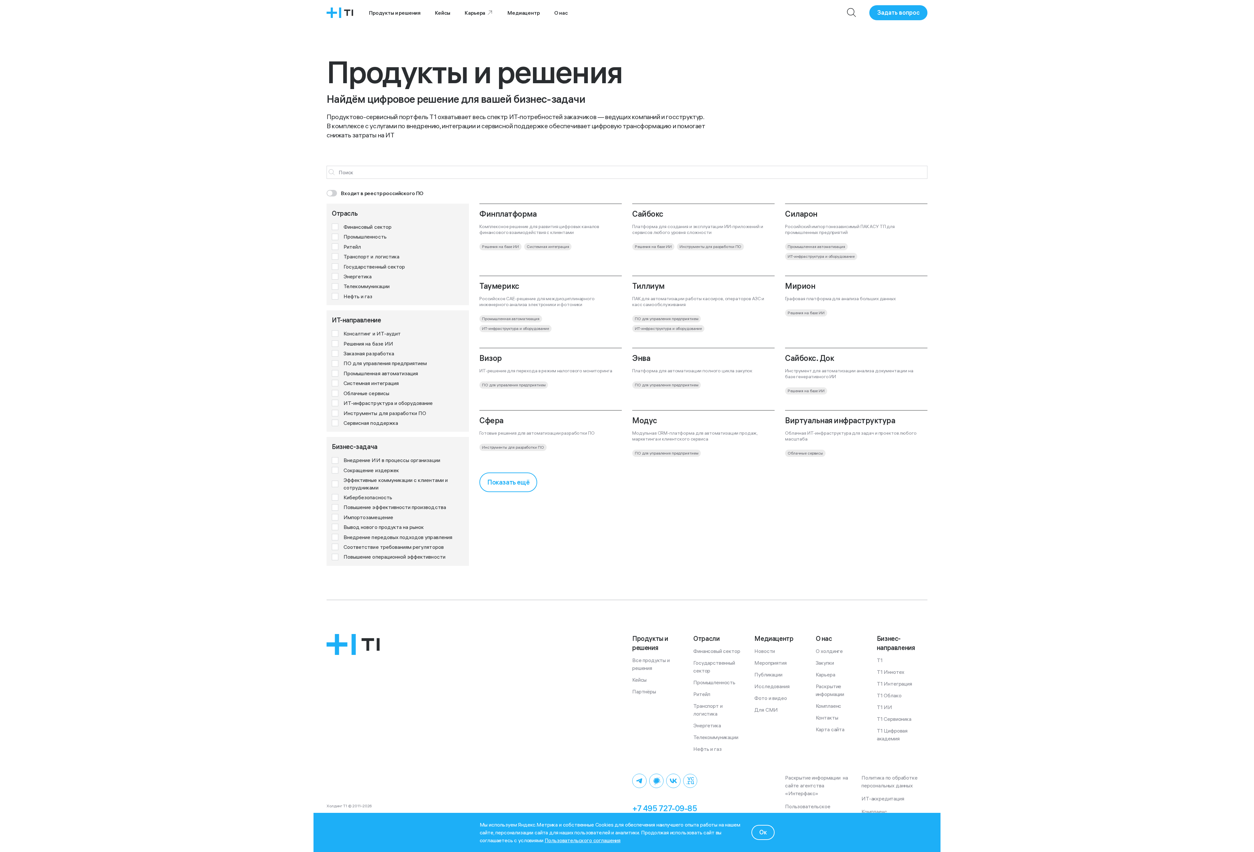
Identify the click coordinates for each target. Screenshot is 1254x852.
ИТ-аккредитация (882, 798)
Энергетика (707, 725)
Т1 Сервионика (894, 719)
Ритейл (701, 694)
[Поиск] (851, 13)
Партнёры (644, 691)
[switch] (375, 193)
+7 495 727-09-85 (664, 808)
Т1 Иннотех (890, 672)
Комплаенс (829, 706)
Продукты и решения (395, 12)
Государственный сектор (714, 666)
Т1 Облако (889, 695)
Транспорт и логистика (708, 710)
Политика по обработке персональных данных (890, 781)
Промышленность (714, 682)
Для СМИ (766, 709)
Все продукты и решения (651, 664)
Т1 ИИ (884, 707)
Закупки (825, 662)
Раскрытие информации (830, 690)
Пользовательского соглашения (583, 840)
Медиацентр (523, 12)
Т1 (880, 660)
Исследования (771, 686)
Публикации (768, 674)
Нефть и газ (707, 749)
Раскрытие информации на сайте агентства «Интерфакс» (817, 785)
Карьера (475, 12)
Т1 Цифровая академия (893, 734)
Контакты (827, 717)
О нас (561, 12)
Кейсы (442, 12)
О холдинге (829, 651)
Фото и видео (770, 698)
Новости (764, 651)
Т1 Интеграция (894, 683)
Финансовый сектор (716, 651)
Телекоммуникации (715, 737)
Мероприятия (770, 662)
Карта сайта (830, 729)
